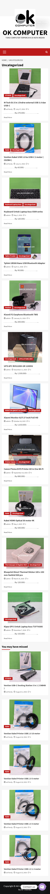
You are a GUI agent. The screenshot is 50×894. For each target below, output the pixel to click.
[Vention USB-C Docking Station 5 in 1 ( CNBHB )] (25, 666)
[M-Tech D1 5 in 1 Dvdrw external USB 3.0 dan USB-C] (25, 83)
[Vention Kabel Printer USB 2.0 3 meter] (25, 805)
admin (8, 215)
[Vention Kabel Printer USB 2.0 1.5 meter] (25, 850)
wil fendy (9, 109)
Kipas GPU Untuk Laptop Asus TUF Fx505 (23, 626)
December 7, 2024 (20, 630)
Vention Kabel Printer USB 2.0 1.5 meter (22, 869)
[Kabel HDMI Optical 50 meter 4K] (25, 501)
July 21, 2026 (20, 164)
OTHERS (8, 95)
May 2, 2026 (18, 215)
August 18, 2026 (21, 737)
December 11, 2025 (20, 370)
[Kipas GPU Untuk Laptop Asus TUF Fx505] (25, 607)
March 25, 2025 (19, 579)
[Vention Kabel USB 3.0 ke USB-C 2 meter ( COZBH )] (25, 138)
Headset (8, 307)
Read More (8, 117)
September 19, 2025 (21, 473)
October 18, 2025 (20, 421)
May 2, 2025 (18, 524)
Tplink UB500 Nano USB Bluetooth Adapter (24, 263)
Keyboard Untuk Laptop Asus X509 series (23, 211)
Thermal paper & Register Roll (16, 565)
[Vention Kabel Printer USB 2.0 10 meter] (25, 715)
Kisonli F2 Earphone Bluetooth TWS (21, 314)
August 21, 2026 (21, 692)
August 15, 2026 (21, 827)
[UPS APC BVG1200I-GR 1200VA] (25, 347)
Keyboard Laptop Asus (13, 204)
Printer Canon (10, 462)
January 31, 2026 (20, 318)
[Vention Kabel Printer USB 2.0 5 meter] (25, 760)
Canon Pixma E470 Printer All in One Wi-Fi (23, 469)
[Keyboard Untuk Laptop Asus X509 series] (25, 193)
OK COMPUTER (25, 33)
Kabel (7, 150)
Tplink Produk (10, 256)
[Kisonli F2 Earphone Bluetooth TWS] (25, 296)
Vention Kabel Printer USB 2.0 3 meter (21, 823)
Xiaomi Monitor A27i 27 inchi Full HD (21, 417)
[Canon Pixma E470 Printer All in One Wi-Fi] (25, 450)
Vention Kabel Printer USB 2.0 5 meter (21, 778)
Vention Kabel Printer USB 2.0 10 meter (22, 733)
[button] (4, 51)
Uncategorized (19, 95)
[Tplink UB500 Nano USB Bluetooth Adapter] (25, 244)
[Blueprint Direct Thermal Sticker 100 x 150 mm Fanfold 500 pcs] (25, 553)
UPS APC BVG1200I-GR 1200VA (18, 366)
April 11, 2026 (18, 267)
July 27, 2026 (20, 109)
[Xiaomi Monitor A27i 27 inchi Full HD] (25, 398)
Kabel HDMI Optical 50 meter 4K (19, 520)
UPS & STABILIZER (25, 359)
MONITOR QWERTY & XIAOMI (15, 410)
